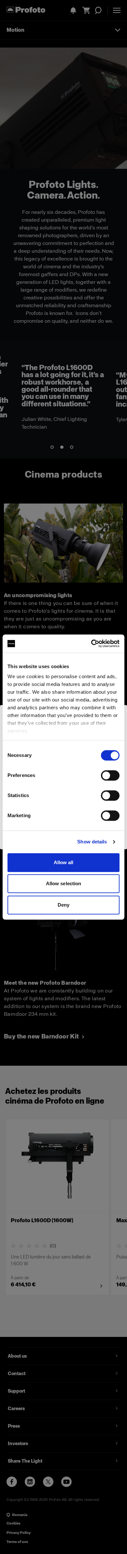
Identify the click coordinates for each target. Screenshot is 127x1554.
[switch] (110, 775)
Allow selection (63, 883)
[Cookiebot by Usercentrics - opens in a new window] (91, 643)
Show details (92, 841)
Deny (63, 905)
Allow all (64, 862)
